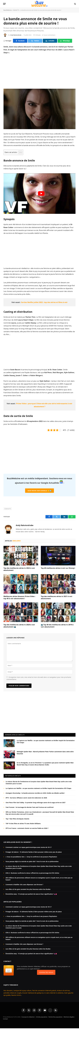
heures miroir (16, 995)
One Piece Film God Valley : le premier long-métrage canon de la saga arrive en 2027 (35, 802)
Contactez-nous (46, 972)
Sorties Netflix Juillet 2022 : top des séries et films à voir (44, 302)
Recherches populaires (55, 1017)
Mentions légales (69, 1017)
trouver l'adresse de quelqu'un (33, 993)
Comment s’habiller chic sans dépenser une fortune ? (24, 884)
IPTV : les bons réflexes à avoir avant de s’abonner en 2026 (26, 798)
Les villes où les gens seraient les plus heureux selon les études (28, 889)
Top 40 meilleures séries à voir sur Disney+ (58, 568)
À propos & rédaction (28, 1017)
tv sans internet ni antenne (53, 993)
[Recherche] (75, 4)
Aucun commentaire (49, 35)
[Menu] (4, 4)
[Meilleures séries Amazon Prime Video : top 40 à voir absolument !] (20, 584)
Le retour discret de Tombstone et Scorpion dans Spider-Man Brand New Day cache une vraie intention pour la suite (39, 783)
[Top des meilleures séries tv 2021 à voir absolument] (58, 584)
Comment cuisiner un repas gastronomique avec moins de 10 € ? (29, 847)
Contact (5, 1019)
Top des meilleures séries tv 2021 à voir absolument (56, 597)
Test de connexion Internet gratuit (44, 990)
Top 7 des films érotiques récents (17, 819)
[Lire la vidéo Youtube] (41, 193)
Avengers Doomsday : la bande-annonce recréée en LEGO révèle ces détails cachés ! (35, 793)
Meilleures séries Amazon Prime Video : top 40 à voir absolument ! (19, 597)
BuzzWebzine (7, 10)
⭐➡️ (39, 491)
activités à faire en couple (12, 993)
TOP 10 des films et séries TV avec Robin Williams (23, 823)
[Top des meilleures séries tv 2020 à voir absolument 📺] (20, 612)
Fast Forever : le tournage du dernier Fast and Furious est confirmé (29, 807)
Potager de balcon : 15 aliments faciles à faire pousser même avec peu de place (34, 852)
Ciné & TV (16, 10)
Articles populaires (41, 1017)
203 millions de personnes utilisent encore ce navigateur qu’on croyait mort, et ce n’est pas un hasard (39, 879)
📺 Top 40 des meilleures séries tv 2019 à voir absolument (57, 626)
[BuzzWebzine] (39, 4)
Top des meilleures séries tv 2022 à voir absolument (19, 569)
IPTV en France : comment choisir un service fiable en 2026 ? (27, 828)
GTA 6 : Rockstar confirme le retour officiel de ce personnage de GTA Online (32, 873)
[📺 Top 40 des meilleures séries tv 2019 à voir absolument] (58, 612)
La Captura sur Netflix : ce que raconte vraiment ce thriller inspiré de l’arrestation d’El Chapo (46, 741)
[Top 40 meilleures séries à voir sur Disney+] (58, 555)
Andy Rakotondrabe (15, 35)
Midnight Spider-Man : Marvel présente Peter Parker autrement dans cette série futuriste (45, 753)
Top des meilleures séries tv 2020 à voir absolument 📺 (19, 626)
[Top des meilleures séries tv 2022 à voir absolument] (20, 555)
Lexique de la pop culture (22, 990)
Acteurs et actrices (63, 990)
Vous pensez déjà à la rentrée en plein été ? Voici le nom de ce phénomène (32, 861)
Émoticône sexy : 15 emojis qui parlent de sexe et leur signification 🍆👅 (31, 894)
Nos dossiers (8, 990)
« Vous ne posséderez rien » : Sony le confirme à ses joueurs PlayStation (31, 857)
